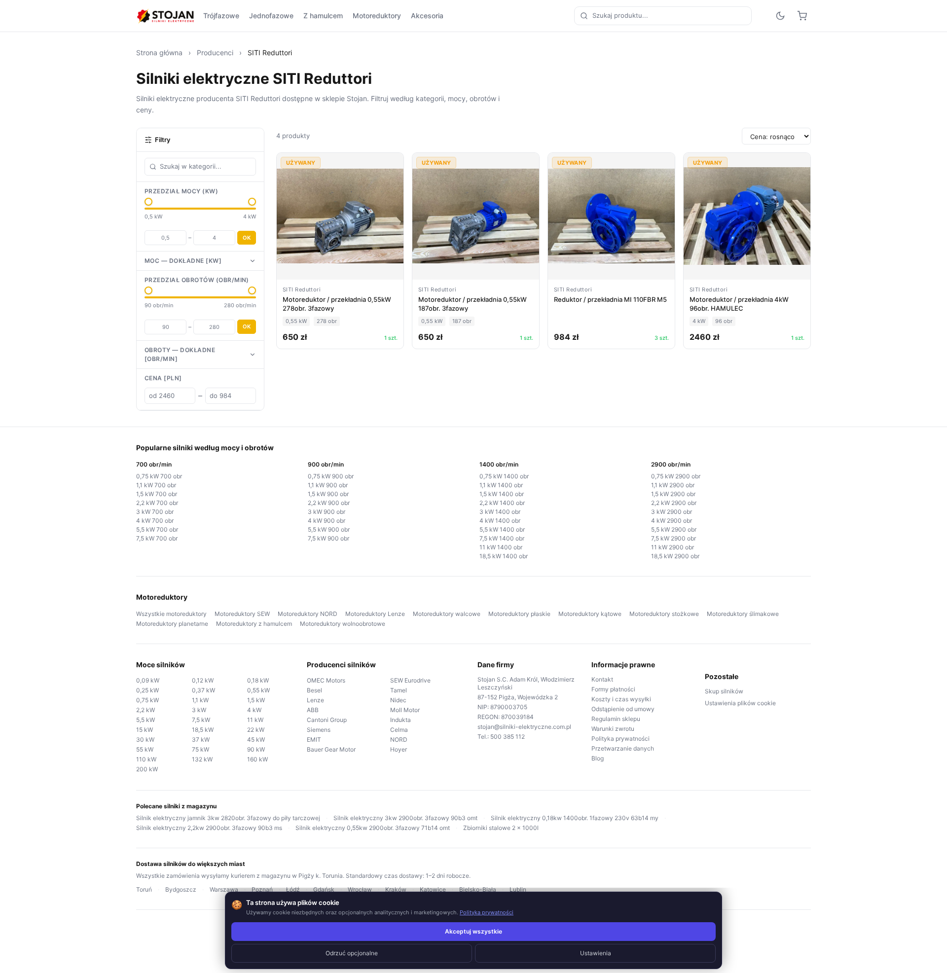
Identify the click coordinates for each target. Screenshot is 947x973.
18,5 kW (203, 729)
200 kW (147, 769)
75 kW (200, 749)
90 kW (256, 749)
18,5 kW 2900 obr (675, 556)
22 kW (255, 729)
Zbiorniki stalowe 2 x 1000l (501, 827)
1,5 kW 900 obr (328, 494)
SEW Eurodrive (410, 680)
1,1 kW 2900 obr (672, 485)
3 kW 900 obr (326, 511)
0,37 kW (203, 690)
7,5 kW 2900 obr (673, 538)
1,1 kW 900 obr (328, 485)
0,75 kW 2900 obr (675, 476)
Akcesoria (427, 15)
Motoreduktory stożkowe (664, 613)
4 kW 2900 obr (671, 520)
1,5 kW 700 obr (156, 494)
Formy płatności (613, 689)
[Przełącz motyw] (780, 16)
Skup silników (724, 691)
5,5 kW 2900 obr (673, 529)
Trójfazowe (221, 15)
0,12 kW (203, 680)
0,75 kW (147, 700)
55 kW (144, 749)
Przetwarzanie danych (622, 748)
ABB (313, 710)
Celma (399, 729)
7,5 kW (201, 719)
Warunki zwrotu (612, 728)
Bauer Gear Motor (331, 749)
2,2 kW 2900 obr (673, 502)
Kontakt (602, 679)
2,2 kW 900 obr (329, 502)
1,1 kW (200, 700)
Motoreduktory (377, 15)
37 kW (201, 739)
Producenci (215, 52)
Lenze (315, 700)
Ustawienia (595, 953)
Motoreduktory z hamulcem (254, 623)
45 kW (256, 739)
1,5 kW (256, 700)
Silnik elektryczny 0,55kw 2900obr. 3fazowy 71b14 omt (372, 827)
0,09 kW (147, 680)
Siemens (318, 729)
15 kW (144, 729)
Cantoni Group (327, 719)
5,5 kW (145, 719)
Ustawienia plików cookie (740, 703)
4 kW (254, 710)
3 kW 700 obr (155, 511)
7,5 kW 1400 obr (501, 538)
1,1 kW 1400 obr (501, 485)
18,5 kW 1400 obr (503, 556)
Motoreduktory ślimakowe (743, 613)
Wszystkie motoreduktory (171, 613)
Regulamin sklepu (615, 718)
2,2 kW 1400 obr (502, 502)
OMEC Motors (326, 680)
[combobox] (663, 15)
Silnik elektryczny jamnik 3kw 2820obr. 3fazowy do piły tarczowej (228, 818)
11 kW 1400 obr (500, 547)
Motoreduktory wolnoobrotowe (342, 623)
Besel (314, 690)
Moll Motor (405, 710)
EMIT (314, 739)
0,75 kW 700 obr (159, 476)
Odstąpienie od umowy (623, 709)
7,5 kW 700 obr (157, 538)
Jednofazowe (271, 15)
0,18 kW (258, 680)
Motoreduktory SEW (242, 613)
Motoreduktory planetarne (172, 623)
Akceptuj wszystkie (473, 931)
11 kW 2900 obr (672, 547)
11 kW (255, 719)
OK (247, 237)
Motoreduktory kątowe (589, 613)
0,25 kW (147, 690)
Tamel (398, 690)
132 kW (202, 759)
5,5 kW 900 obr (329, 529)
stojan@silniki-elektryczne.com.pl (524, 726)
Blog (597, 758)
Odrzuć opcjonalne (352, 953)
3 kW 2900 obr (671, 511)
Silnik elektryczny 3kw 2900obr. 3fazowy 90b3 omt (405, 818)
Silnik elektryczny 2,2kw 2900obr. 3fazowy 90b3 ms (209, 827)
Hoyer (398, 749)
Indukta (400, 719)
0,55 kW (258, 690)
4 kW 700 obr (155, 520)
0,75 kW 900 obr (331, 476)
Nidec (398, 700)
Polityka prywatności (620, 738)
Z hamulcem (323, 15)
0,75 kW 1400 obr (504, 476)
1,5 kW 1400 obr (501, 494)
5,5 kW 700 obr (157, 529)
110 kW (146, 759)
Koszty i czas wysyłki (621, 699)
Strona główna (159, 52)
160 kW (257, 759)
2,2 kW (145, 710)
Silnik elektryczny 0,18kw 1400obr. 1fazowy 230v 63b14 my (574, 818)
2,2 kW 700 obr (157, 502)
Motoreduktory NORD (307, 613)
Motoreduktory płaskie (519, 613)
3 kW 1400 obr (499, 511)
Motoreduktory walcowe (446, 613)
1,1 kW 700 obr (156, 485)
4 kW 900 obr (326, 520)
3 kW (199, 710)
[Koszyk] (802, 16)
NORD (398, 739)
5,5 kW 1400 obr (502, 529)
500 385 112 (507, 736)
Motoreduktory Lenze (375, 613)
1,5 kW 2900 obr (673, 494)
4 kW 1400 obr (499, 520)
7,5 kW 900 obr (328, 538)
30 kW (145, 739)
